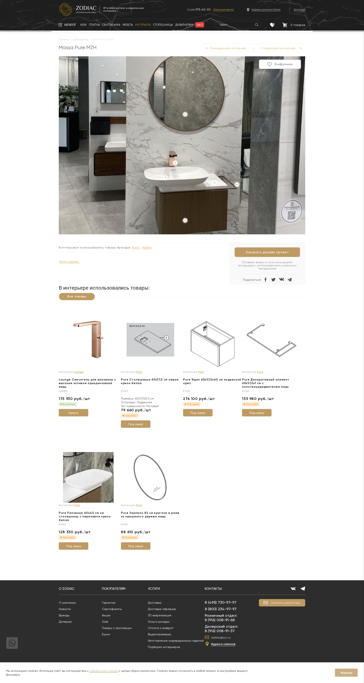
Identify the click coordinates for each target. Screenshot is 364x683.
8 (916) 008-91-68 (220, 620)
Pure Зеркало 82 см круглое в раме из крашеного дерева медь (150, 514)
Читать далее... (69, 261)
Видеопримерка (159, 634)
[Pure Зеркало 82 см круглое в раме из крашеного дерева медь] (150, 477)
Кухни (106, 634)
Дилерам (65, 621)
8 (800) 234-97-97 (221, 609)
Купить (73, 412)
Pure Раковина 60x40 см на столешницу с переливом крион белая (85, 516)
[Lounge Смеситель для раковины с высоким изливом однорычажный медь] (88, 340)
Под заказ (135, 424)
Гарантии (108, 602)
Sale (105, 621)
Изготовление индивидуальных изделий (176, 640)
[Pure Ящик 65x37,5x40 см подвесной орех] (212, 344)
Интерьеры (81, 39)
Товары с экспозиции (117, 628)
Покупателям (113, 589)
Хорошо (346, 672)
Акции (106, 615)
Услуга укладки (159, 621)
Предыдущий (228, 48)
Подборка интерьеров (164, 647)
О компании (67, 602)
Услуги (154, 589)
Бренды (64, 615)
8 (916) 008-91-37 (220, 631)
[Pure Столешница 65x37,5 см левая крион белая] (150, 340)
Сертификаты (112, 609)
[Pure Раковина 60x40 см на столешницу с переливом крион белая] (88, 477)
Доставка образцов (162, 609)
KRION (136, 247)
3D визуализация (159, 615)
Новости (65, 609)
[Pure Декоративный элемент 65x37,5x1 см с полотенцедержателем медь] (271, 339)
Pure (139, 372)
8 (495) (199, 9)
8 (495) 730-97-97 (220, 602)
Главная (64, 39)
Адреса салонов (223, 644)
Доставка (154, 602)
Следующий (278, 48)
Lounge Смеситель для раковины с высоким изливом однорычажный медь (87, 383)
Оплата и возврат (161, 628)
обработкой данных (104, 670)
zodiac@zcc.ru (220, 637)
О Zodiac (67, 589)
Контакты (213, 589)
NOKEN (147, 247)
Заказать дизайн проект (267, 252)
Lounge (79, 372)
